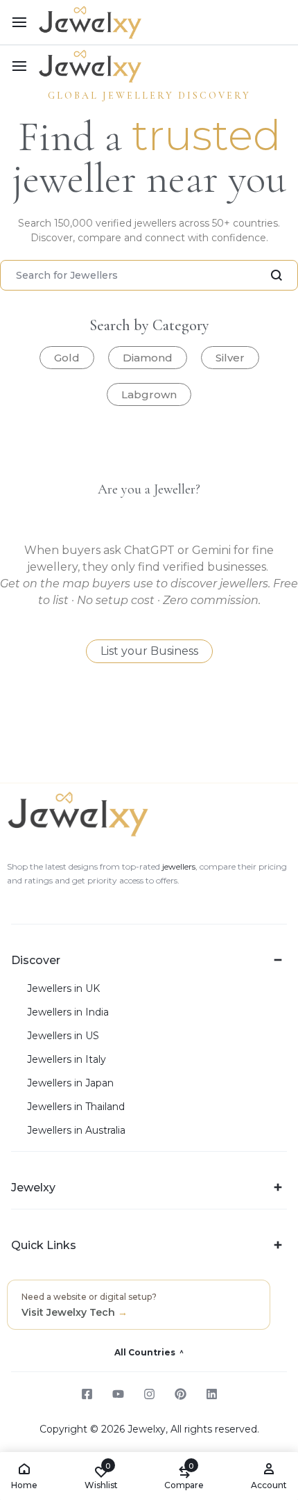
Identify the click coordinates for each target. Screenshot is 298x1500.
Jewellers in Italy (66, 1060)
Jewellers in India (68, 1012)
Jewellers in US (63, 1036)
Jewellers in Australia (76, 1130)
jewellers (177, 866)
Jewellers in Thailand (76, 1107)
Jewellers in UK (63, 989)
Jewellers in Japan (70, 1083)
